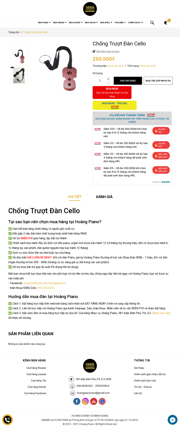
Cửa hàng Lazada (36, 374)
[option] (49, 57)
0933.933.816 (45, 288)
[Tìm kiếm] (152, 22)
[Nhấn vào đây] (161, 313)
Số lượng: (98, 73)
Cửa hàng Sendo (37, 387)
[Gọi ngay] (7, 420)
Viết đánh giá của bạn (107, 51)
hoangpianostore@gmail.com (93, 393)
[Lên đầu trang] (170, 412)
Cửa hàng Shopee (36, 368)
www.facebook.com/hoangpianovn (44, 283)
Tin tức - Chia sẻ (143, 387)
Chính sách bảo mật (145, 380)
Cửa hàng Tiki (38, 380)
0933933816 (102, 385)
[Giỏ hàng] (166, 22)
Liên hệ (138, 393)
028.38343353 (85, 385)
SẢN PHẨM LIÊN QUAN (30, 333)
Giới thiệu (139, 368)
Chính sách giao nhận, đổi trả (150, 374)
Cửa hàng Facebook (35, 393)
